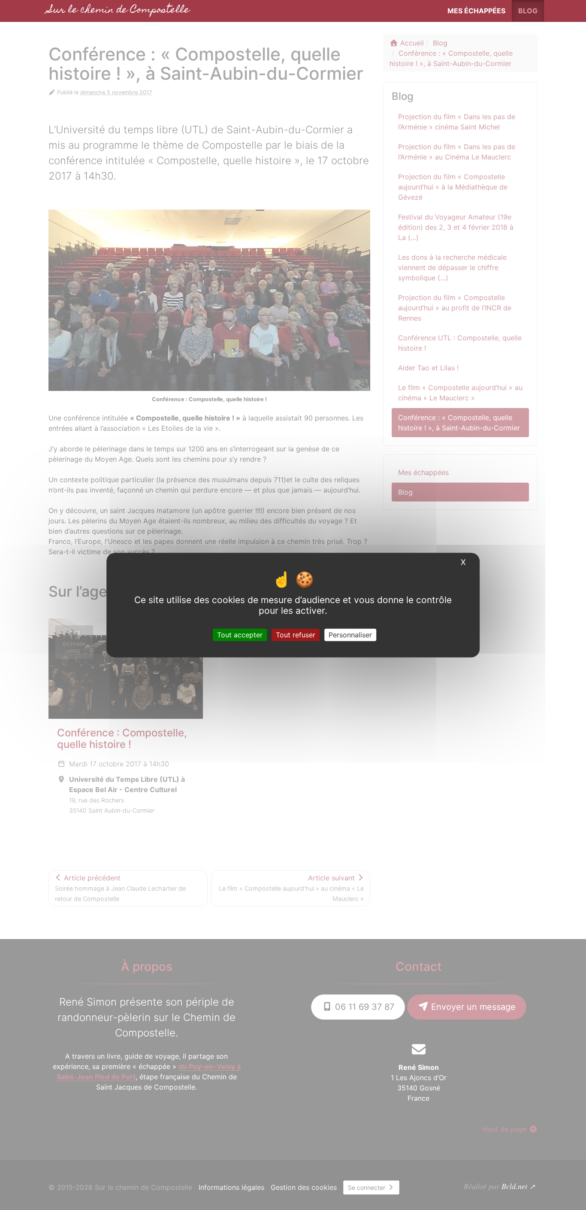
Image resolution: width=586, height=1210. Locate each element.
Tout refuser (295, 635)
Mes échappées (476, 10)
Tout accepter (240, 635)
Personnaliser (350, 635)
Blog (528, 10)
